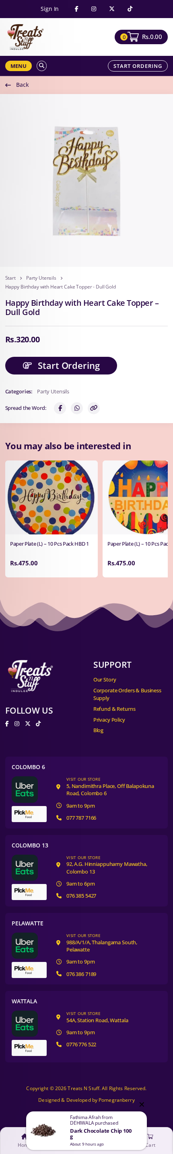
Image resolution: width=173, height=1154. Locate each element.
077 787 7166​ (81, 817)
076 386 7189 (81, 974)
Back (22, 84)
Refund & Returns (114, 708)
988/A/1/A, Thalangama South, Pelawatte (101, 943)
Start (10, 278)
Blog (98, 730)
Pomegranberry (117, 1100)
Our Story (104, 679)
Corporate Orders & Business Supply (127, 694)
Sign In (50, 9)
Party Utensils (41, 278)
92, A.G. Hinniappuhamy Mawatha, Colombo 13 (106, 865)
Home (24, 1145)
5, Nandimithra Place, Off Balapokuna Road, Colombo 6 (110, 786)
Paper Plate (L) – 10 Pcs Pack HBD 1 (49, 543)
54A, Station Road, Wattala (97, 1017)
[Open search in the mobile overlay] (42, 66)
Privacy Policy (109, 719)
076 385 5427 (81, 895)
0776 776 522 (81, 1044)
